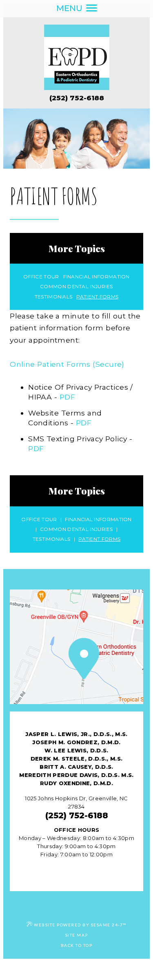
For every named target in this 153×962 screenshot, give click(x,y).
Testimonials (54, 297)
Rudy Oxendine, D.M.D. (76, 783)
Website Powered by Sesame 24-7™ (80, 924)
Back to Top (77, 945)
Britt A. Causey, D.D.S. (76, 766)
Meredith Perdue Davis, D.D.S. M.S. (76, 775)
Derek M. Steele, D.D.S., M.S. (76, 758)
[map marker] (76, 660)
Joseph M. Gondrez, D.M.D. (76, 742)
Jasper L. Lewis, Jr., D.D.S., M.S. (76, 734)
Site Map (76, 935)
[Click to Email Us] (76, 869)
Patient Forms (97, 297)
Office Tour (41, 277)
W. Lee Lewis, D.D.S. (76, 750)
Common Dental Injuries (76, 286)
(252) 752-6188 (76, 98)
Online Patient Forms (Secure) (67, 364)
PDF (67, 397)
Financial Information (96, 277)
